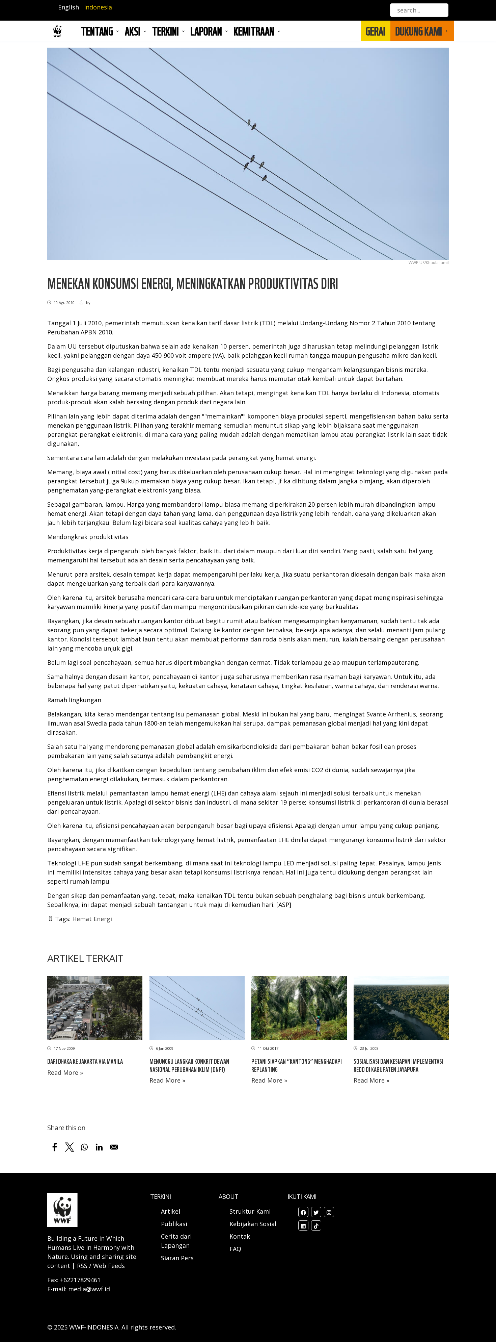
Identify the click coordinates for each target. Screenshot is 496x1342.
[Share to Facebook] (55, 1147)
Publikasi (174, 1224)
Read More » (65, 1072)
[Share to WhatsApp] (84, 1147)
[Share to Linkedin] (99, 1147)
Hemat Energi (92, 919)
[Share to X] (69, 1147)
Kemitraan (254, 31)
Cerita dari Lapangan (176, 1240)
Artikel (171, 1211)
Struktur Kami (250, 1211)
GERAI (375, 31)
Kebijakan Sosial (252, 1224)
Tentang (97, 31)
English (68, 7)
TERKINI (165, 31)
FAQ (235, 1249)
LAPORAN (206, 31)
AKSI (132, 31)
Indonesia (98, 7)
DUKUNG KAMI (418, 31)
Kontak (239, 1236)
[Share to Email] (114, 1147)
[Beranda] (57, 31)
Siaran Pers (177, 1258)
